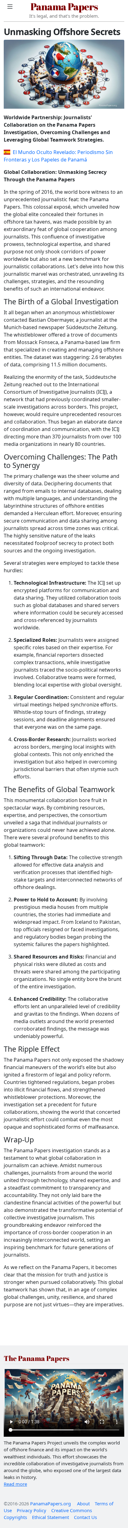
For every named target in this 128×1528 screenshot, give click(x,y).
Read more (15, 1484)
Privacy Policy (31, 1510)
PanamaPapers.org (50, 1503)
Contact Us (85, 1517)
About (83, 1503)
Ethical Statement (50, 1517)
